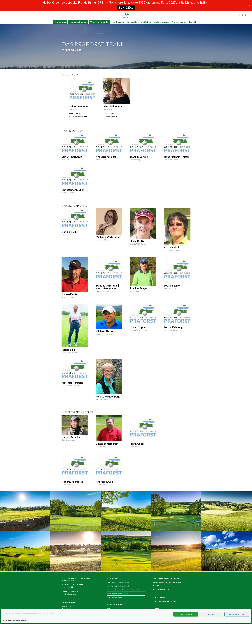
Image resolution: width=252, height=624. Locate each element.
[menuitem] (60, 21)
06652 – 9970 (73, 591)
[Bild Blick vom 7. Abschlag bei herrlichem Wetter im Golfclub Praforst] (176, 511)
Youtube (173, 601)
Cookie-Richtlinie (7, 620)
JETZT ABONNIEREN (161, 589)
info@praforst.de (73, 594)
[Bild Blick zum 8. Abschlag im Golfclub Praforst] (25, 511)
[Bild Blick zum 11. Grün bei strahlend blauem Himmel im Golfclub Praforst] (226, 551)
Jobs (108, 608)
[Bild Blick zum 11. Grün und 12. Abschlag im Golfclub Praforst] (25, 551)
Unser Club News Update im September (118, 582)
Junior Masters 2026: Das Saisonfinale (118, 586)
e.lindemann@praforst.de (112, 116)
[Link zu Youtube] (245, 15)
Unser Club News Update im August (117, 593)
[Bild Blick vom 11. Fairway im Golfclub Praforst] (126, 551)
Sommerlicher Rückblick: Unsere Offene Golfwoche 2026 (123, 590)
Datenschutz (16, 620)
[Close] (250, 5)
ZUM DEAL (126, 7)
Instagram (165, 601)
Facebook (156, 601)
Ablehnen (211, 614)
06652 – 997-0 (74, 114)
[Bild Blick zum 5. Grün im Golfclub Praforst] (226, 511)
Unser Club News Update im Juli (116, 597)
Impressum (24, 620)
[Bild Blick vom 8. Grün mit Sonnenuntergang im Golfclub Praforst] (176, 551)
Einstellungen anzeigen (236, 614)
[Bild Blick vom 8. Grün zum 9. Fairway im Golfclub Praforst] (75, 551)
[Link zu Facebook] (242, 15)
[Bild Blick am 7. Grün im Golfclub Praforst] (126, 511)
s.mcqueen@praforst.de (78, 116)
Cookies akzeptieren (185, 614)
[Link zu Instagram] (239, 15)
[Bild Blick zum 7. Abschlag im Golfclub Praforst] (75, 511)
